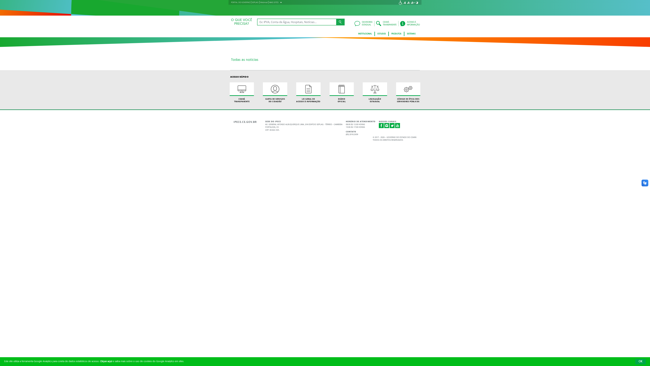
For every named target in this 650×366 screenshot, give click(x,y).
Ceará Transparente (242, 100)
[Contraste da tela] (417, 3)
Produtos (396, 34)
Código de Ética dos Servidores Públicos (408, 100)
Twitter (392, 125)
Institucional (365, 34)
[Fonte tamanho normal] (405, 3)
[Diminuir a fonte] (409, 3)
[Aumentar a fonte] (413, 3)
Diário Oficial (342, 100)
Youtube (397, 125)
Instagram (386, 125)
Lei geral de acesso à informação (308, 100)
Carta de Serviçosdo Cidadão (275, 100)
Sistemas (411, 34)
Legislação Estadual (375, 100)
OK (640, 361)
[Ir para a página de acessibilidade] (401, 3)
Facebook (381, 125)
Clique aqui (106, 361)
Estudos (381, 34)
